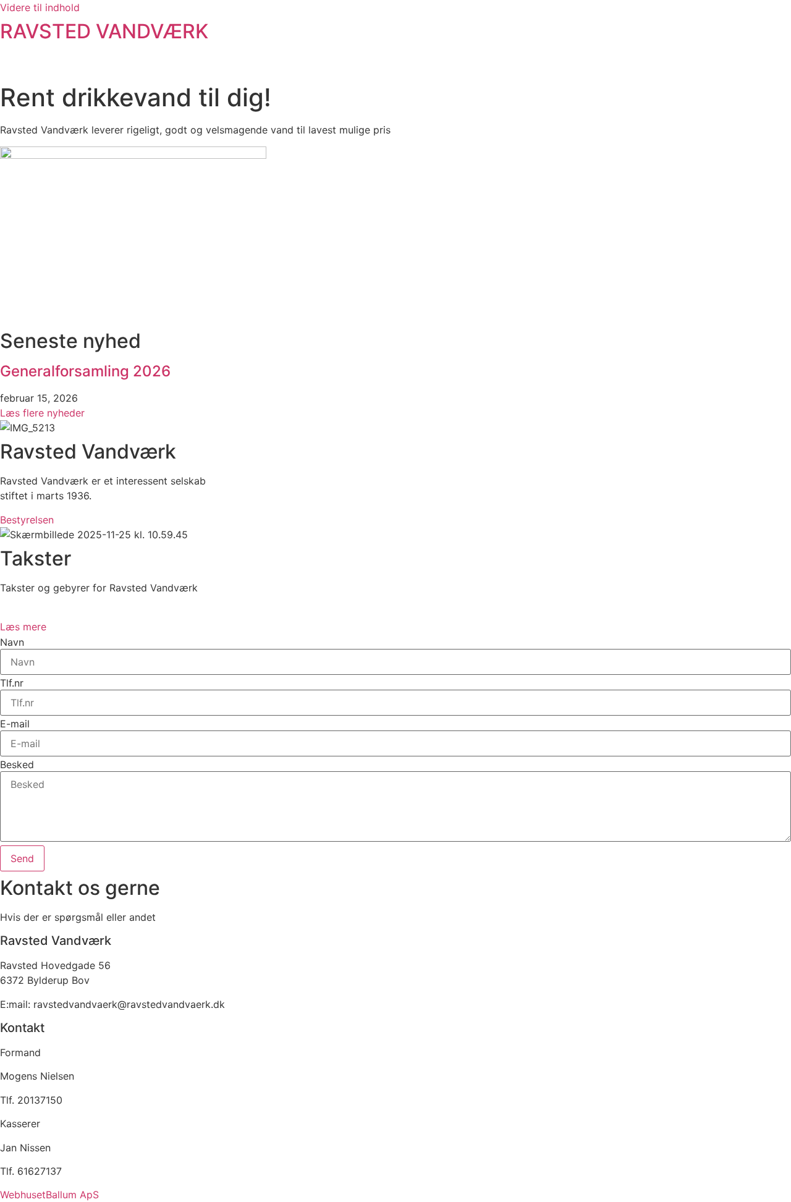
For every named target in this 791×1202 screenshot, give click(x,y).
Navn (12, 642)
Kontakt (761, 65)
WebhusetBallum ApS (49, 1194)
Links (706, 65)
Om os (576, 65)
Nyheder (649, 65)
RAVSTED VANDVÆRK (104, 31)
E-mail (15, 724)
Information (496, 65)
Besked (17, 764)
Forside (427, 65)
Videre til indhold (40, 7)
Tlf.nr (11, 683)
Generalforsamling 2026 (85, 371)
